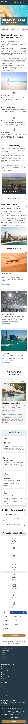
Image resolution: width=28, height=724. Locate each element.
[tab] (5, 612)
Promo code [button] (5, 632)
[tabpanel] (14, 403)
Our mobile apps (4, 691)
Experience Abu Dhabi (6, 676)
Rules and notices (5, 697)
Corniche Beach (8, 217)
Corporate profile (5, 650)
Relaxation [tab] (21, 381)
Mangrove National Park (13, 414)
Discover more (6, 284)
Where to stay (5, 29)
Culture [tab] (13, 381)
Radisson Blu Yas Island (9, 191)
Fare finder (3, 674)
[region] (14, 715)
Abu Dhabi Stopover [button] (10, 629)
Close (14, 721)
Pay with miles (20, 632)
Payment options (5, 689)
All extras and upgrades (6, 685)
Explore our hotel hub (14, 198)
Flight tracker (4, 672)
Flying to (18, 620)
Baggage (3, 687)
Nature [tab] (6, 381)
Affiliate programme (5, 695)
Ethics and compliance (6, 660)
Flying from (6, 620)
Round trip (6, 616)
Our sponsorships (5, 656)
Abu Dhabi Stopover (5, 678)
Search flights (14, 635)
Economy (21, 616)
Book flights (3, 666)
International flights (5, 670)
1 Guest (15, 616)
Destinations (4, 668)
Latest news (3, 652)
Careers (3, 654)
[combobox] (7, 617)
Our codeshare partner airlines (8, 658)
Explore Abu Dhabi (15, 29)
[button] (16, 2)
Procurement (4, 693)
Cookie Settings (14, 717)
